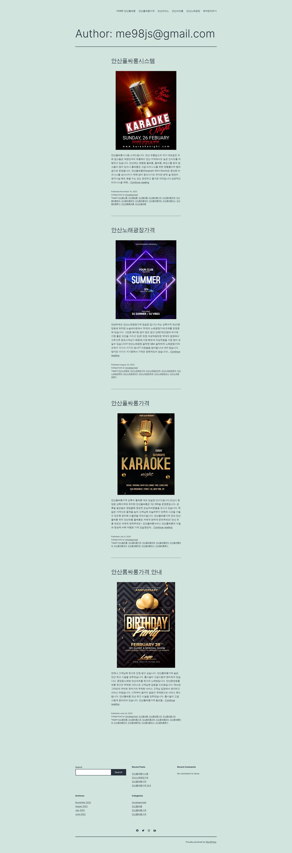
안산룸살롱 (133, 198)
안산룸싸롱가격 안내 (136, 571)
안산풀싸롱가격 (130, 402)
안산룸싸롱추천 (155, 201)
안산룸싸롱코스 (169, 201)
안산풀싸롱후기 (161, 546)
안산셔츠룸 (177, 11)
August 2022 (81, 806)
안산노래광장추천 (146, 374)
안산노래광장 (193, 11)
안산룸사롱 (122, 198)
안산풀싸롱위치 (120, 546)
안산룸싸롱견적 (169, 198)
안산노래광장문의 (169, 371)
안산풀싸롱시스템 (133, 60)
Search (78, 767)
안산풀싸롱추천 (134, 546)
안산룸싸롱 (143, 198)
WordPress (211, 842)
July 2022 (80, 810)
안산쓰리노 (163, 11)
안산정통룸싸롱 (127, 204)
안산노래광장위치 (130, 374)
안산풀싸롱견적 (148, 543)
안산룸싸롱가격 (147, 11)
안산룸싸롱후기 (161, 723)
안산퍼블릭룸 (140, 204)
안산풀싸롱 (122, 543)
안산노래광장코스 (161, 374)
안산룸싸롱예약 (127, 201)
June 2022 (80, 814)
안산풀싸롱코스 (148, 546)
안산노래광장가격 (133, 229)
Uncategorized (131, 195)
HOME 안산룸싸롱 (126, 11)
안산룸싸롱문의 (162, 719)
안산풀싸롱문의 (162, 543)
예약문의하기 (210, 11)
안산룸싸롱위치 (141, 201)
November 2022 (83, 802)
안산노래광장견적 (153, 371)
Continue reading (139, 182)
